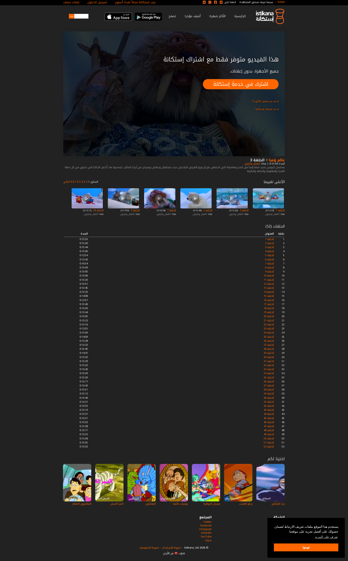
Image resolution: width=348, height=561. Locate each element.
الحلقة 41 (269, 401)
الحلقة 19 (269, 312)
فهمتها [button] (306, 547)
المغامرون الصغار (81, 503)
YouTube (206, 536)
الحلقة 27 (269, 344)
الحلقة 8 (269, 267)
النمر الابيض (116, 503)
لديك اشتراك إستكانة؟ (267, 109)
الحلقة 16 (269, 300)
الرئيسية (240, 16)
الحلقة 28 (269, 348)
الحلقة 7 (171, 210)
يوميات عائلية (180, 503)
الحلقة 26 (269, 340)
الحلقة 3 (207, 210)
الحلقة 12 (269, 283)
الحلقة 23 (269, 328)
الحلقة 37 (269, 385)
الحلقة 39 (98, 210)
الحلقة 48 (269, 430)
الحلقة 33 (269, 369)
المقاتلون (150, 503)
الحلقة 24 (269, 332)
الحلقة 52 (269, 446)
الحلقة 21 (269, 320)
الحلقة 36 (269, 381)
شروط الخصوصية (149, 547)
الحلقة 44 (269, 413)
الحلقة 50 (269, 438)
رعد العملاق (278, 503)
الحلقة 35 (269, 377)
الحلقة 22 (269, 324)
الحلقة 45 (269, 418)
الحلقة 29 (269, 352)
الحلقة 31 (269, 361)
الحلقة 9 (135, 210)
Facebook (206, 525)
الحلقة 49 (269, 434)
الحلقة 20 (269, 316)
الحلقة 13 (269, 287)
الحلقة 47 (269, 426)
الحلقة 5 (269, 255)
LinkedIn (206, 532)
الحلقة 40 (269, 397)
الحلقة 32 (269, 365)
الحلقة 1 (280, 210)
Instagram (205, 529)
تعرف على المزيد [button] (326, 537)
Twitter (207, 521)
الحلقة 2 (244, 210)
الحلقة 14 (269, 291)
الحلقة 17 (269, 304)
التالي (66, 181)
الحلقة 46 (269, 422)
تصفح (172, 16)
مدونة (208, 540)
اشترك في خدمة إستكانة (240, 84)
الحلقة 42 (269, 405)
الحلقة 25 (269, 336)
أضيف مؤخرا (193, 16)
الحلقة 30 (269, 357)
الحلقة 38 (269, 389)
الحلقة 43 (269, 409)
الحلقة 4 (269, 251)
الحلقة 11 (269, 279)
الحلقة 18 (269, 308)
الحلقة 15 (269, 295)
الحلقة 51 (269, 442)
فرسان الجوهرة (211, 503)
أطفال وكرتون (251, 163)
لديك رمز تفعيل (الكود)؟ (265, 101)
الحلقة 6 (269, 259)
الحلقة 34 (269, 373)
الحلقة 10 (269, 275)
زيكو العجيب (245, 503)
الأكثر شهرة (217, 16)
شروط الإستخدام (171, 547)
